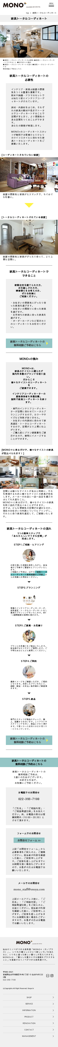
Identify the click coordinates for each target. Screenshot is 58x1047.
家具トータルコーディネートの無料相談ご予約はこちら (27, 343)
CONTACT (29, 1029)
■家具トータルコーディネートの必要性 (18, 60)
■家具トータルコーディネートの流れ (17, 64)
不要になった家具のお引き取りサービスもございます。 (29, 727)
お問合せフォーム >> (29, 840)
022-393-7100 (29, 799)
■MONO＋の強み (24, 62)
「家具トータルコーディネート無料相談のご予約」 (29, 573)
